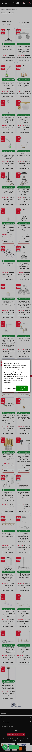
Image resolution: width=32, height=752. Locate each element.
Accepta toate (22, 388)
